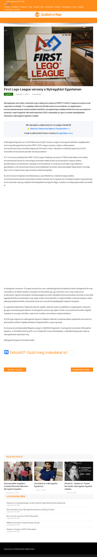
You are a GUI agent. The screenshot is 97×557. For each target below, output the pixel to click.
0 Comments (36, 94)
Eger (30, 7)
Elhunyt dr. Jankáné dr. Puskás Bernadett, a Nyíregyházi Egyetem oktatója (78, 486)
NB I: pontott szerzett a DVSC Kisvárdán (22, 516)
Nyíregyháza (66, 7)
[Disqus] (48, 408)
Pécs (74, 7)
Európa (36, 7)
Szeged (80, 7)
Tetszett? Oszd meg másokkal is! (38, 352)
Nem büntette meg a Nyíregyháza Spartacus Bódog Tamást (30, 510)
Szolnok (17, 10)
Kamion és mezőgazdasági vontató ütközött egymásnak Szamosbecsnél (36, 503)
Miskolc (58, 7)
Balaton (7, 7)
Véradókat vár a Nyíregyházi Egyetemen (46, 484)
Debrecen (24, 7)
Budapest (15, 7)
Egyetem (8, 94)
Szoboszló (8, 10)
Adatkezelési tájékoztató (24, 549)
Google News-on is (65, 133)
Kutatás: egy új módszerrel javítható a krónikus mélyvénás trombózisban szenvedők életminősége (17, 370)
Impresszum (9, 549)
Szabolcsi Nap (51, 14)
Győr (42, 7)
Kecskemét (49, 7)
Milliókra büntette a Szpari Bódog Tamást (23, 523)
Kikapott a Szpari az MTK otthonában (21, 529)
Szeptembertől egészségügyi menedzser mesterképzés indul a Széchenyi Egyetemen (83, 370)
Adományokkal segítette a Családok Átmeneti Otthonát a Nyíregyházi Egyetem (16, 486)
